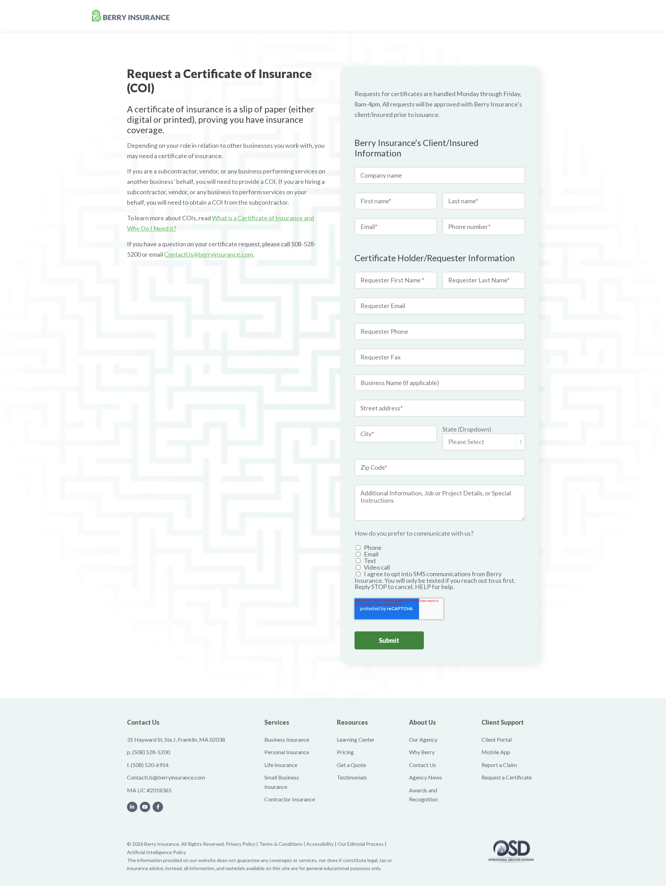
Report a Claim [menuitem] (499, 764)
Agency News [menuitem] (425, 777)
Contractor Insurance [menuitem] (289, 799)
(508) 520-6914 (150, 764)
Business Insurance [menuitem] (286, 739)
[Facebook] (158, 807)
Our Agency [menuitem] (423, 739)
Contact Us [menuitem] (422, 764)
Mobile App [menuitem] (495, 752)
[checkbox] (440, 567)
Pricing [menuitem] (345, 752)
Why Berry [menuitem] (422, 752)
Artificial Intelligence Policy (156, 852)
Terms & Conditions (280, 844)
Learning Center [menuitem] (356, 739)
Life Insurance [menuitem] (280, 764)
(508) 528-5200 (151, 752)
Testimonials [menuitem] (352, 777)
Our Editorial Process (361, 844)
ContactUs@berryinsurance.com (166, 777)
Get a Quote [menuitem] (351, 764)
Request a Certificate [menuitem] (506, 777)
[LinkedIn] (132, 807)
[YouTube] (145, 807)
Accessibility (320, 844)
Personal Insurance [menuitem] (286, 752)
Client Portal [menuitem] (496, 739)
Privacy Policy (240, 844)
